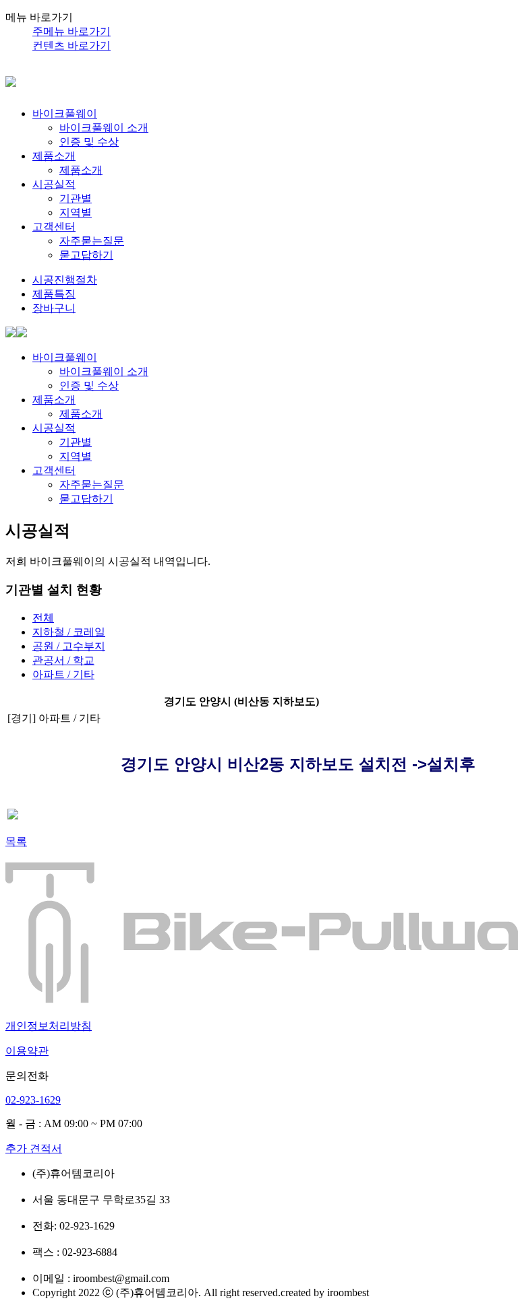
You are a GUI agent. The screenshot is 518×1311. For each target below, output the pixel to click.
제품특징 (54, 294)
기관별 (75, 198)
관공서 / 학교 (63, 660)
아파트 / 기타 (63, 674)
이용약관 (27, 1050)
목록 (16, 841)
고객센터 (54, 226)
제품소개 (54, 156)
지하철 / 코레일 (68, 632)
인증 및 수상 (89, 141)
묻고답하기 (86, 255)
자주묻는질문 (91, 240)
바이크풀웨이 (64, 113)
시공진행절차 (64, 279)
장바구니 (54, 308)
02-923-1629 (33, 1100)
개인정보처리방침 (48, 1026)
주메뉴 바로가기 (71, 31)
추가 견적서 (33, 1148)
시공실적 (54, 184)
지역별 (75, 212)
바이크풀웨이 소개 (103, 127)
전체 (43, 618)
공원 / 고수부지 (68, 646)
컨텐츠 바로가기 (71, 45)
